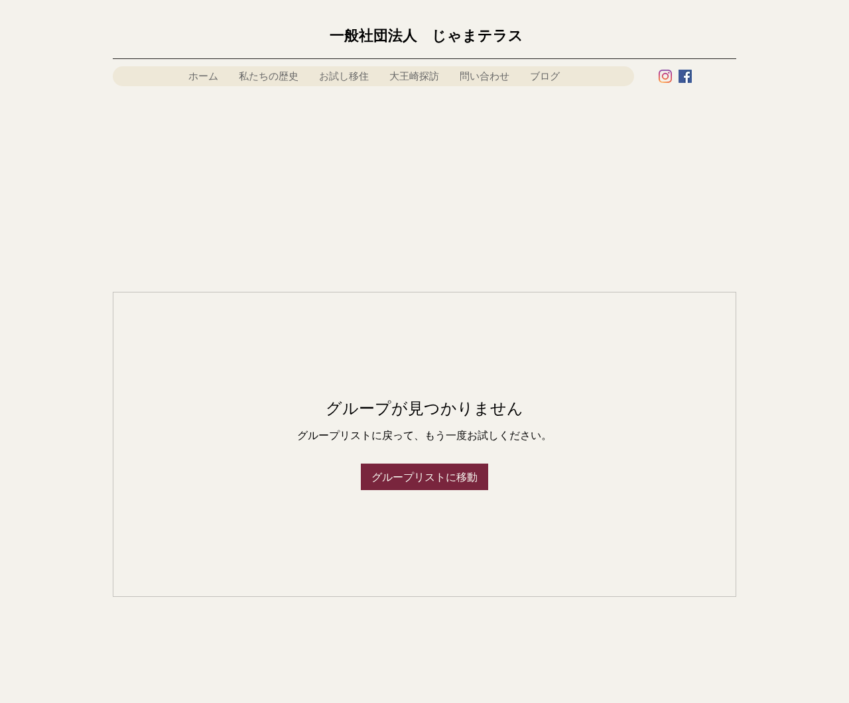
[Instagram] (665, 76)
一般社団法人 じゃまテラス (426, 35)
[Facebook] (685, 76)
